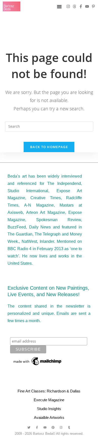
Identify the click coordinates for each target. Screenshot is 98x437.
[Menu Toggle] (59, 6)
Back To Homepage (49, 147)
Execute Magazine (49, 400)
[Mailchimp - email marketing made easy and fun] (37, 361)
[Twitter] (28, 427)
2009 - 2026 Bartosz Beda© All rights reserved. (49, 433)
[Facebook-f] (81, 6)
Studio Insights (49, 409)
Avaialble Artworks (49, 417)
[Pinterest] (53, 427)
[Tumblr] (69, 427)
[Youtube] (87, 6)
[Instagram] (68, 6)
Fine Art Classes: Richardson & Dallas (49, 391)
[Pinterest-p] (93, 6)
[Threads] (74, 6)
